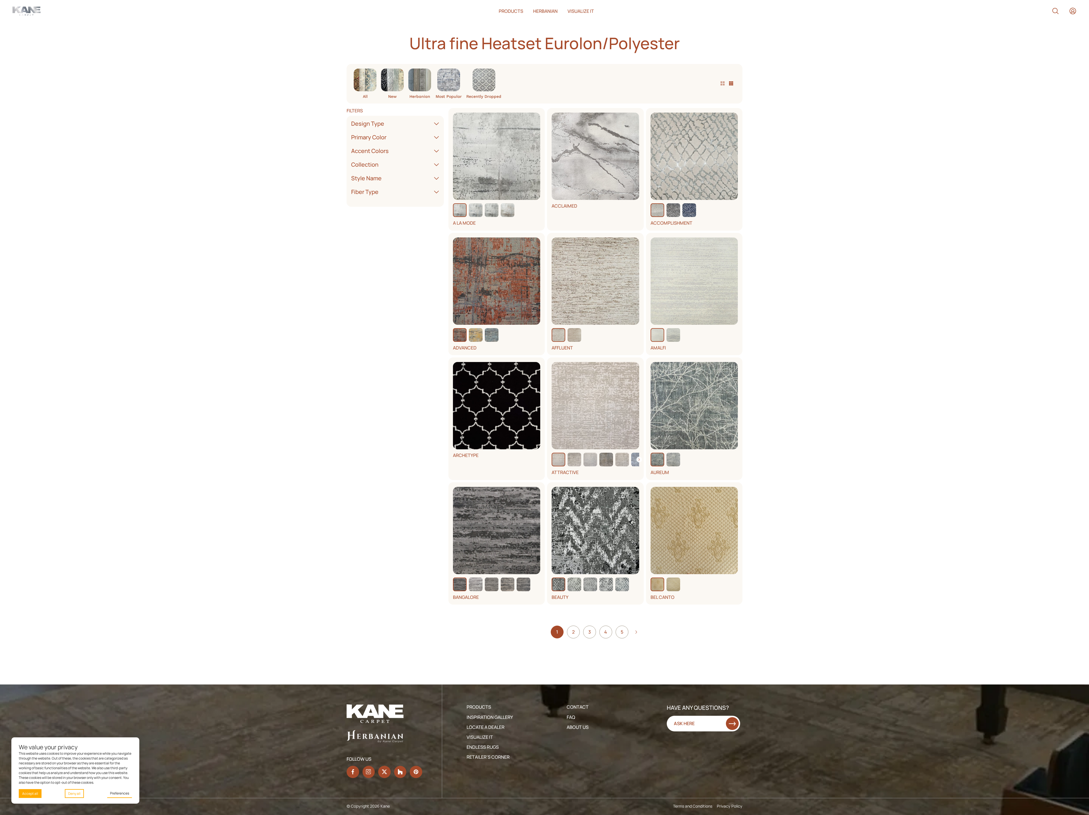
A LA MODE (464, 223)
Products (511, 11)
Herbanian (545, 11)
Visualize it (581, 11)
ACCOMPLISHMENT (671, 223)
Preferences (119, 793)
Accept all (30, 793)
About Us (578, 727)
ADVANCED (465, 348)
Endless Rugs (483, 747)
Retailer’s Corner (488, 757)
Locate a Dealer (485, 727)
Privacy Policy (729, 806)
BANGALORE (466, 597)
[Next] (639, 459)
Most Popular (449, 96)
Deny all (74, 793)
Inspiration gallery (490, 717)
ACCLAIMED (564, 206)
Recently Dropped (483, 96)
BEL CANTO (662, 597)
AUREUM (660, 472)
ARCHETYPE (466, 455)
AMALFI (658, 348)
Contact (578, 707)
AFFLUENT (562, 348)
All (365, 96)
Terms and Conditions (692, 806)
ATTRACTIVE (565, 472)
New (392, 96)
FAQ (571, 717)
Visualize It (480, 737)
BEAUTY (560, 597)
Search (1055, 11)
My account (1072, 11)
